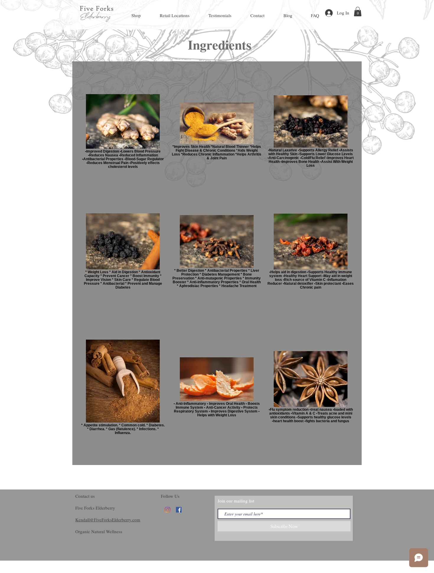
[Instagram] (167, 510)
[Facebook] (179, 510)
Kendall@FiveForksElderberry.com (107, 520)
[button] (358, 11)
